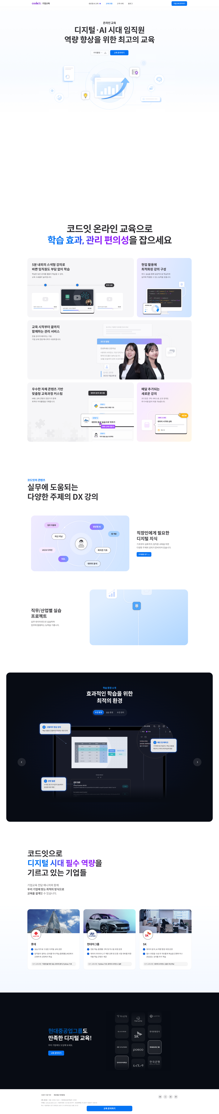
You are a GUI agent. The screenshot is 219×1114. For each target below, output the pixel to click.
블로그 (130, 4)
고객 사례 (120, 4)
